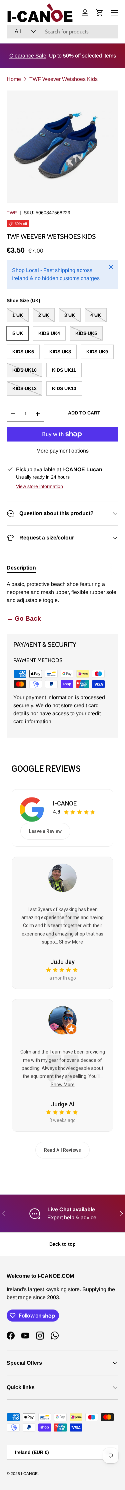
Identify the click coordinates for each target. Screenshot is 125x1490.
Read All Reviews (62, 1150)
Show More (71, 942)
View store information (39, 486)
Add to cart (84, 412)
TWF (12, 212)
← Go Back (24, 618)
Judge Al (62, 1104)
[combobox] (62, 31)
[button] (99, 12)
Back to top (62, 1244)
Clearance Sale (27, 55)
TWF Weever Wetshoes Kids (63, 79)
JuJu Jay (62, 961)
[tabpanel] (62, 592)
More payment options (62, 451)
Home (14, 79)
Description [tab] (21, 568)
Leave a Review (45, 831)
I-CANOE (65, 803)
